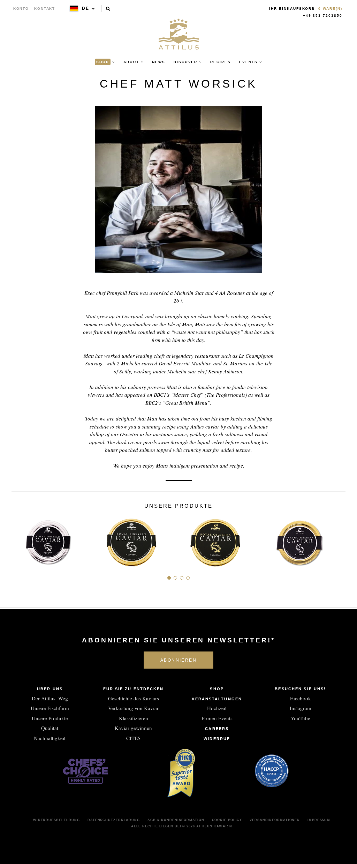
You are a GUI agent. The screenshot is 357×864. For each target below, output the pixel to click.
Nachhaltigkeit (50, 738)
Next (337, 540)
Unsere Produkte (50, 718)
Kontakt (44, 8)
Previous (19, 540)
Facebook (300, 698)
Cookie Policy (227, 820)
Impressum (318, 820)
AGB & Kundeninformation (175, 820)
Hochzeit (217, 708)
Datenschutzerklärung (114, 820)
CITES (133, 738)
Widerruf (217, 739)
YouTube (300, 718)
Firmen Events (217, 718)
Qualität (49, 727)
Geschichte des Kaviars (133, 698)
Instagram (300, 708)
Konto (21, 8)
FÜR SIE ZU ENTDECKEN (133, 689)
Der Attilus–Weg (50, 698)
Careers (217, 729)
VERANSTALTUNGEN (217, 699)
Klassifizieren (133, 718)
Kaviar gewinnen (133, 727)
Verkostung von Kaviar (133, 708)
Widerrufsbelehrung (56, 820)
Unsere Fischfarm (50, 708)
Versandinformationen (275, 820)
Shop (216, 689)
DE (85, 8)
